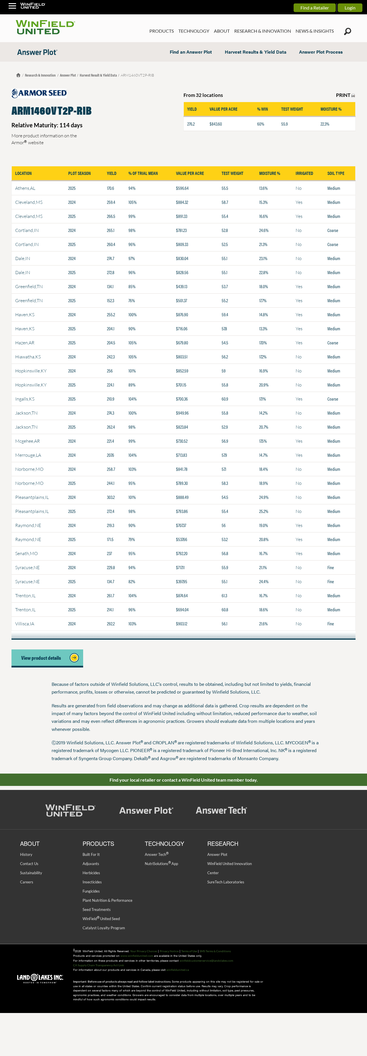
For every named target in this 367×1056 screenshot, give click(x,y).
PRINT (343, 95)
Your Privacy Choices (143, 951)
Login (350, 7)
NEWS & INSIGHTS (315, 31)
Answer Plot (68, 75)
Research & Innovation (40, 75)
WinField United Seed (101, 918)
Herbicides (91, 872)
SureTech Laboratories (225, 882)
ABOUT (222, 31)
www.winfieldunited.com (136, 955)
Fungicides (91, 891)
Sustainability (31, 872)
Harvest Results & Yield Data (255, 51)
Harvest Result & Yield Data (98, 75)
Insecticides (92, 882)
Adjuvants (91, 863)
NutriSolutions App (161, 863)
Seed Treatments (97, 909)
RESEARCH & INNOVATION (262, 31)
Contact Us (29, 863)
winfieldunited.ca (177, 969)
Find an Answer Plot (191, 51)
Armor (18, 142)
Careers (26, 882)
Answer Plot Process (321, 51)
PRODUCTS (161, 31)
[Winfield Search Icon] (347, 31)
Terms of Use (189, 951)
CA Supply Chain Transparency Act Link (98, 965)
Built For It (91, 854)
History (26, 854)
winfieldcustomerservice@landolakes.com (206, 960)
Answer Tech (156, 854)
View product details (43, 657)
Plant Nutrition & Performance (107, 900)
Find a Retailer (314, 7)
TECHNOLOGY (193, 31)
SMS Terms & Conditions (215, 951)
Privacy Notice (169, 951)
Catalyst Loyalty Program (104, 928)
